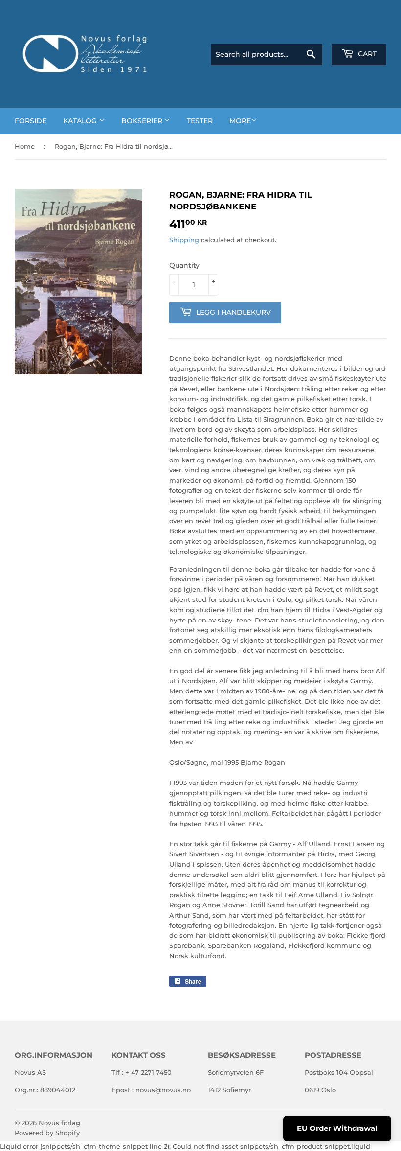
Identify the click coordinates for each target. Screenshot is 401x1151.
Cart (366, 53)
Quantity (184, 265)
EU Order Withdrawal (337, 1128)
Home (25, 146)
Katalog (81, 120)
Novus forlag (59, 1123)
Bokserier (142, 120)
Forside (30, 120)
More (240, 120)
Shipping (184, 240)
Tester (200, 120)
